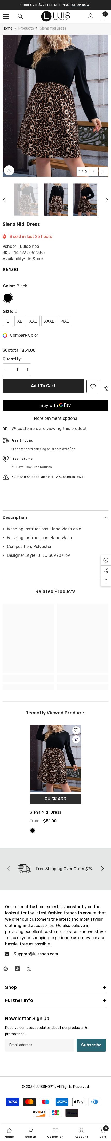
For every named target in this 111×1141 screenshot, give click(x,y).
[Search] (20, 16)
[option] (55, 106)
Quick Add (55, 798)
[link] (28, 678)
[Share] (103, 387)
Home (7, 28)
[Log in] (90, 16)
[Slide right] (102, 869)
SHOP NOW (80, 5)
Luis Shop (29, 246)
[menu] (6, 16)
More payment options (55, 418)
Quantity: (12, 359)
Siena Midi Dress (45, 812)
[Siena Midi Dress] (55, 758)
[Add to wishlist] (92, 386)
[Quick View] (76, 739)
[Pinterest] (6, 969)
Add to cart (43, 385)
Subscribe (91, 1045)
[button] (93, 171)
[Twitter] (29, 969)
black (32, 830)
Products (26, 28)
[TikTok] (17, 969)
